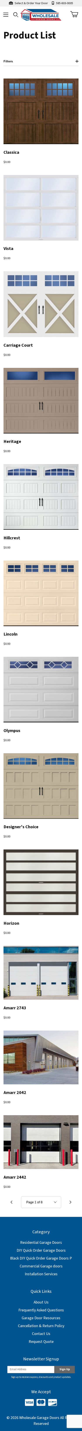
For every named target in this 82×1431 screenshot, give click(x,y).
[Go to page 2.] (71, 1202)
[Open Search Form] (16, 15)
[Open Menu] (5, 15)
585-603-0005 (64, 3)
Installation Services (41, 1274)
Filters (8, 61)
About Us (41, 1302)
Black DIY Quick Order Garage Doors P (41, 1258)
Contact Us (41, 1334)
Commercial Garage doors (41, 1266)
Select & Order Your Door (31, 3)
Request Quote (41, 1341)
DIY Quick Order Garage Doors (41, 1250)
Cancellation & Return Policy (41, 1326)
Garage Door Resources (41, 1318)
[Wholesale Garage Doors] (41, 14)
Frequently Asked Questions (41, 1310)
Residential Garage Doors (41, 1242)
